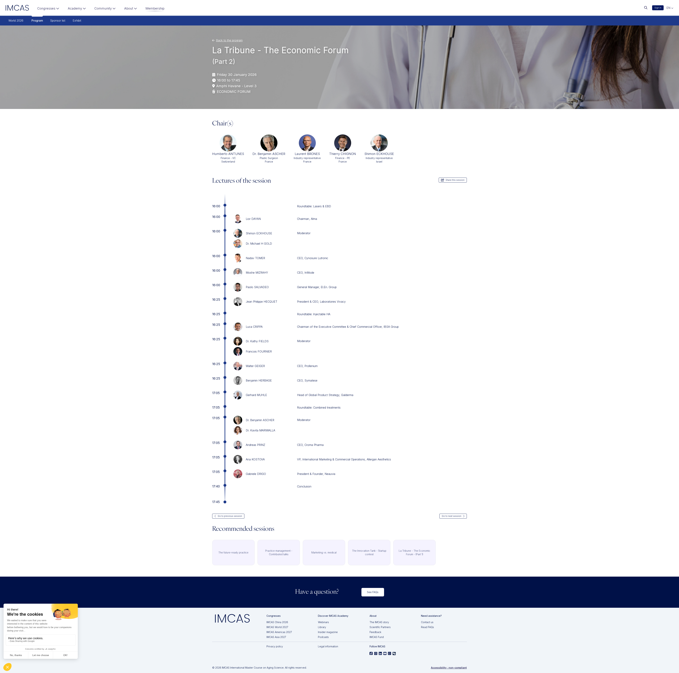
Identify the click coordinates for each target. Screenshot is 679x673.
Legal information (328, 646)
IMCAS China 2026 (277, 622)
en (668, 8)
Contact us (427, 622)
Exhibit (77, 20)
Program (37, 20)
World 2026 (15, 20)
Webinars (323, 622)
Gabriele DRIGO (256, 474)
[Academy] (77, 9)
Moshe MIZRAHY (257, 272)
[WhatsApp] (389, 653)
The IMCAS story (379, 622)
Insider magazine (328, 632)
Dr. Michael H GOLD (259, 243)
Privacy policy (274, 646)
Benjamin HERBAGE (259, 380)
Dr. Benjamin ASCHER (260, 420)
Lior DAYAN (253, 219)
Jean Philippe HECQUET (261, 301)
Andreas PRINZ (255, 445)
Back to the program (229, 40)
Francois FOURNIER (259, 351)
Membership (155, 8)
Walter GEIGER (255, 366)
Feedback (375, 632)
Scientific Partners (380, 627)
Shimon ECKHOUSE (259, 233)
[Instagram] (375, 653)
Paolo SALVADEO (257, 287)
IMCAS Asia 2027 (276, 637)
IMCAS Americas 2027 (279, 632)
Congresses (46, 8)
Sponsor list (57, 20)
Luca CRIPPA (254, 326)
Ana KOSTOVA (255, 459)
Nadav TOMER (255, 258)
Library (322, 627)
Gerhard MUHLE (256, 395)
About (128, 8)
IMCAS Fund (377, 637)
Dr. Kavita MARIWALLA (260, 430)
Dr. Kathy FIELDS (257, 341)
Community (103, 8)
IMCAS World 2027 (277, 627)
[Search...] (645, 7)
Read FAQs (427, 627)
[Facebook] (371, 653)
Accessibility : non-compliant (449, 667)
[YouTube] (385, 653)
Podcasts (323, 637)
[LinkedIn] (380, 653)
